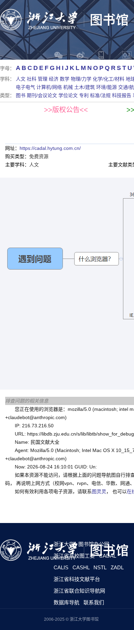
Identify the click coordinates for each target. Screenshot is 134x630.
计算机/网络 (49, 87)
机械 (68, 87)
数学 (64, 79)
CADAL (107, 556)
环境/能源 (106, 87)
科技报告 (121, 95)
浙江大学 (64, 544)
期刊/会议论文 (42, 95)
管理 (42, 79)
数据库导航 (66, 602)
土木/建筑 (84, 87)
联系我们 (93, 602)
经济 (53, 79)
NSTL (100, 567)
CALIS (61, 567)
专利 (84, 95)
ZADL (117, 567)
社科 (31, 79)
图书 (20, 95)
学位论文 (68, 95)
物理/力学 (81, 79)
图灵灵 (99, 491)
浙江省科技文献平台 (77, 579)
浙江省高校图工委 (74, 556)
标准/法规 (100, 95)
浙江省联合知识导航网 (79, 591)
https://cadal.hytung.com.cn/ (50, 148)
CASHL (81, 567)
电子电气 (25, 87)
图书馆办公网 (93, 544)
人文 (20, 79)
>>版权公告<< (66, 110)
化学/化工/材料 (108, 79)
